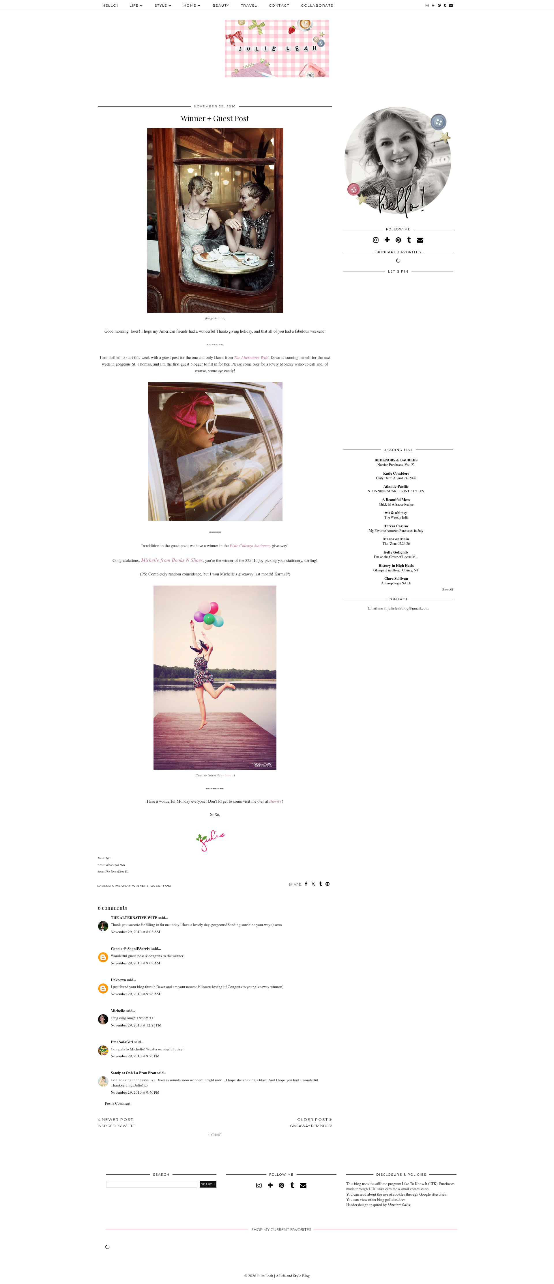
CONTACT (279, 5)
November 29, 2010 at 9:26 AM (135, 993)
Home (215, 1134)
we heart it (227, 775)
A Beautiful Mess (396, 499)
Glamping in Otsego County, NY (396, 570)
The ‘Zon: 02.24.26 (396, 543)
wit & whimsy (396, 512)
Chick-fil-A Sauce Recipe (396, 504)
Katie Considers (396, 473)
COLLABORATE (317, 5)
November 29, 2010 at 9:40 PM (135, 1092)
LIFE (134, 5)
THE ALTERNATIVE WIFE (134, 917)
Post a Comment (117, 1103)
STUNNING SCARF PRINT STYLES (396, 491)
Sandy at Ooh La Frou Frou (133, 1072)
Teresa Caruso (396, 525)
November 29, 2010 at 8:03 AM (135, 931)
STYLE (161, 5)
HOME (190, 5)
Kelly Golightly (396, 552)
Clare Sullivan (396, 578)
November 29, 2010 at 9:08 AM (135, 963)
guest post (161, 886)
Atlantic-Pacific (396, 486)
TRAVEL (249, 5)
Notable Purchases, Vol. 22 (396, 464)
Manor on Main (396, 538)
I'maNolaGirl (122, 1041)
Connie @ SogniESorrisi (131, 948)
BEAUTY (221, 5)
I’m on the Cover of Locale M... (396, 556)
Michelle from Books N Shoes (172, 559)
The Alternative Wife (251, 357)
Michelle (118, 1010)
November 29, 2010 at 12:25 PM (136, 1025)
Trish (221, 318)
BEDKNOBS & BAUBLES (396, 460)
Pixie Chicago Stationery (250, 545)
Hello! (110, 5)
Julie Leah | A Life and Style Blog (283, 1275)
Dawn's (275, 801)
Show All (447, 589)
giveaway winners (130, 886)
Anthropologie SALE (396, 583)
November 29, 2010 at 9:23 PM (135, 1055)
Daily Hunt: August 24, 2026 (396, 478)
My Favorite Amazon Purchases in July (396, 530)
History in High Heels (396, 565)
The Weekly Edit (396, 517)
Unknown (118, 979)
